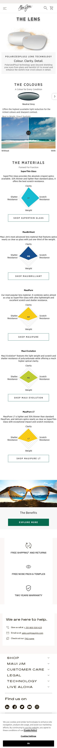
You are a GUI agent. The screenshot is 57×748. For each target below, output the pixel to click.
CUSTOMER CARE (25, 669)
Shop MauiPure (28, 337)
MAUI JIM (16, 664)
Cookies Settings (28, 736)
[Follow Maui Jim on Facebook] (14, 708)
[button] (28, 133)
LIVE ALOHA (20, 687)
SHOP (13, 658)
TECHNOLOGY (22, 681)
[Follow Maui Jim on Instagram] (37, 708)
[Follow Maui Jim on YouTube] (29, 708)
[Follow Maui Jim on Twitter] (22, 708)
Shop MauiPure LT (29, 458)
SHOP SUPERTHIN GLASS (28, 218)
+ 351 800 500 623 (33, 627)
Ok (28, 743)
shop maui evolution (28, 397)
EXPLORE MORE (28, 522)
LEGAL (14, 675)
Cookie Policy (30, 730)
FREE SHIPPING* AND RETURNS (28, 552)
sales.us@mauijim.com (32, 633)
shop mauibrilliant (28, 276)
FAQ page (29, 638)
